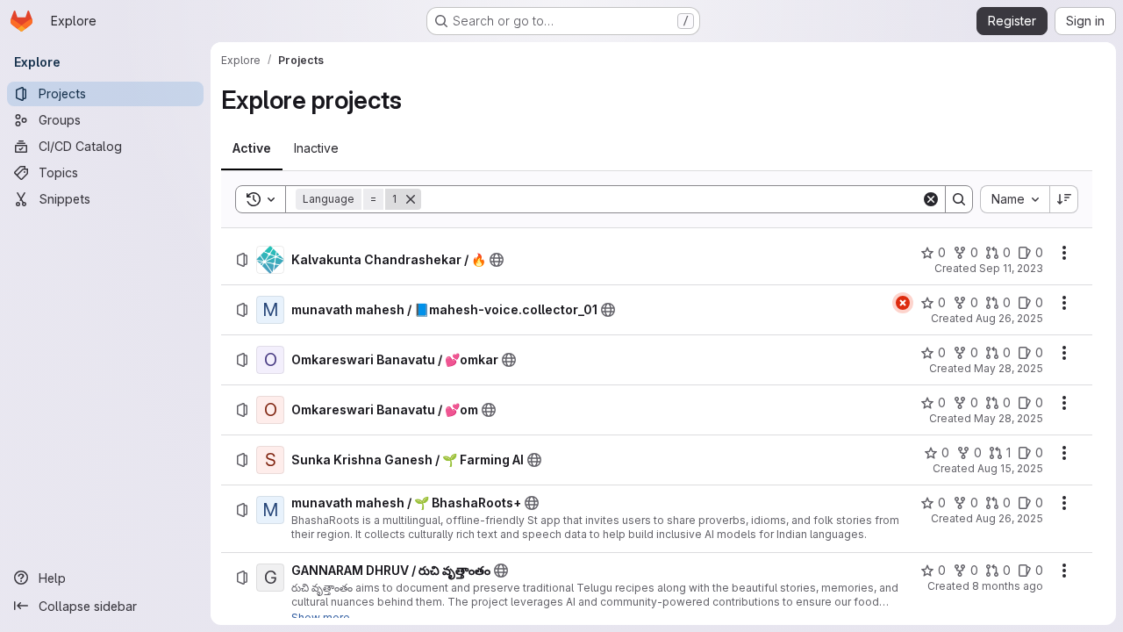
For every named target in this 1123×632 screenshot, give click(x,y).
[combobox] (1014, 199)
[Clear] (930, 199)
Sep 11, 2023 (1011, 268)
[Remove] (410, 199)
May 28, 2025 (1008, 368)
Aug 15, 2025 (1010, 468)
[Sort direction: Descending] (1064, 199)
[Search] (959, 199)
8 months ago (1007, 585)
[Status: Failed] (902, 302)
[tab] (252, 148)
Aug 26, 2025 (1009, 318)
